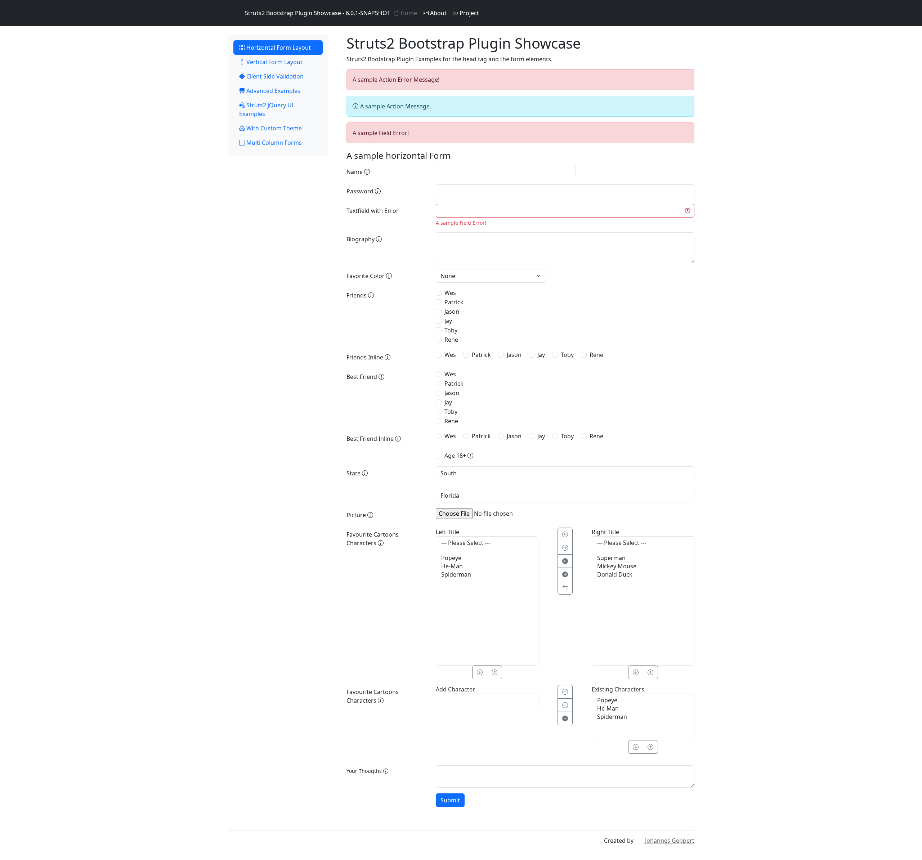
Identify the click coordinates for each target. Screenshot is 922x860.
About (438, 13)
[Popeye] (487, 558)
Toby (450, 330)
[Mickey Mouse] (643, 566)
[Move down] (635, 747)
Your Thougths (364, 770)
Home (408, 13)
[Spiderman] (487, 574)
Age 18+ (455, 456)
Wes (450, 293)
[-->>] (565, 574)
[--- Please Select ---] (487, 543)
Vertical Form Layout (274, 62)
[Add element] (565, 692)
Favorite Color (366, 276)
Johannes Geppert (669, 841)
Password (360, 191)
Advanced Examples (272, 91)
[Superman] (643, 558)
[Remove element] (565, 705)
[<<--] (565, 561)
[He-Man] (487, 566)
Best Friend (362, 377)
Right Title (605, 532)
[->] (565, 548)
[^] (494, 672)
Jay (448, 321)
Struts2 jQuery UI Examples (266, 109)
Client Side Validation (274, 76)
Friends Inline (365, 357)
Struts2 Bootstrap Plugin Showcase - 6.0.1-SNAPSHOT (317, 13)
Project (468, 13)
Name (355, 172)
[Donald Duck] (643, 574)
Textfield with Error (372, 211)
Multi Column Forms (273, 143)
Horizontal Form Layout (278, 47)
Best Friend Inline (370, 439)
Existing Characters (618, 689)
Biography (361, 239)
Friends (357, 295)
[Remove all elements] (565, 718)
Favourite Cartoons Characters (372, 538)
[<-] (565, 534)
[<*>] (565, 588)
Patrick (454, 302)
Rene (451, 340)
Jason (451, 311)
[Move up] (650, 747)
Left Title (447, 532)
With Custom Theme (273, 128)
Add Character (455, 689)
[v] (479, 672)
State (354, 473)
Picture (356, 515)
